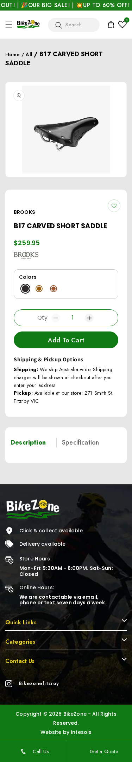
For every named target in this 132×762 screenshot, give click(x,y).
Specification (80, 442)
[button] (9, 24)
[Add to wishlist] (114, 205)
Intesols (81, 732)
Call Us (41, 751)
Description (28, 442)
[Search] (59, 25)
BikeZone (75, 713)
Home (12, 54)
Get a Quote (104, 751)
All (29, 54)
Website (51, 732)
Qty (42, 318)
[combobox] (74, 25)
